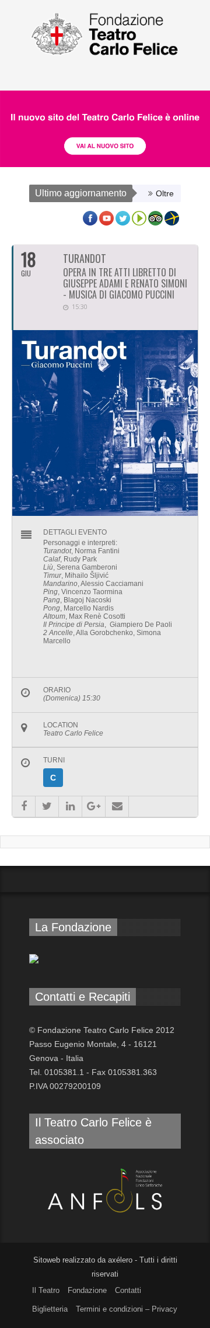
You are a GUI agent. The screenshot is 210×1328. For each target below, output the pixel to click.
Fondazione (87, 1290)
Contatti (128, 1290)
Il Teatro (46, 1290)
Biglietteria (50, 1309)
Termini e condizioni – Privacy (126, 1309)
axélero (120, 1260)
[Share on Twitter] (47, 806)
